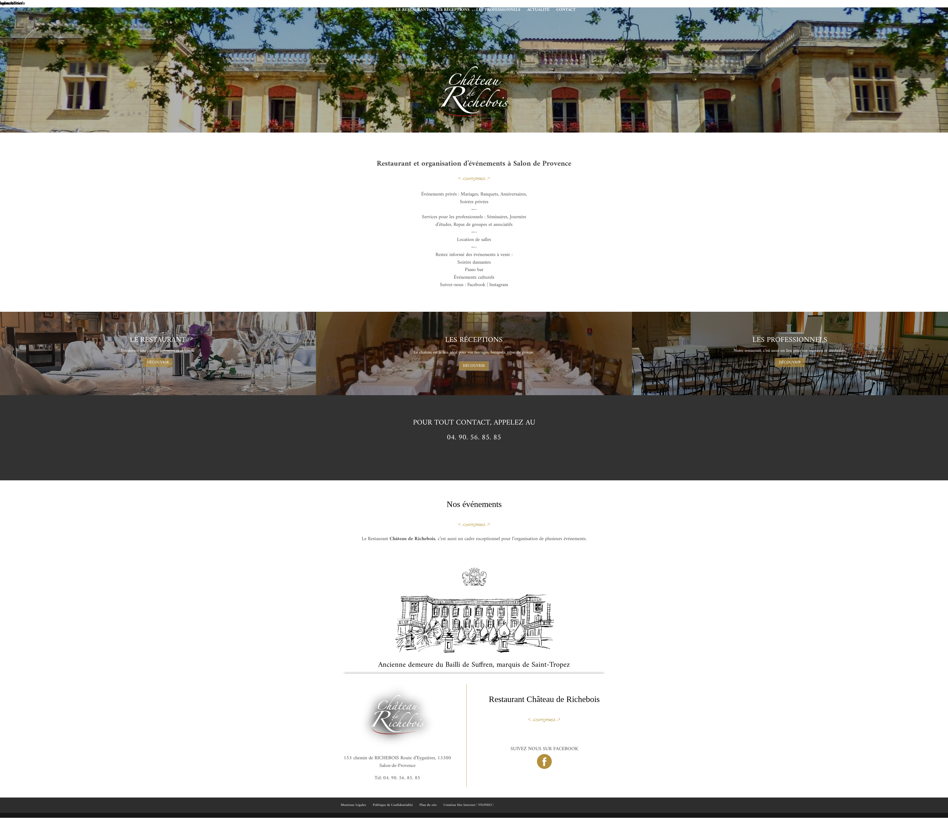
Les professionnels (498, 11)
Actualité (538, 11)
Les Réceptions (452, 11)
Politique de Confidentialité (393, 805)
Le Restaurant (412, 11)
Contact (566, 11)
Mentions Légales (353, 805)
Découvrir (158, 362)
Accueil (380, 11)
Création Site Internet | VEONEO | (468, 805)
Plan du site (428, 805)
